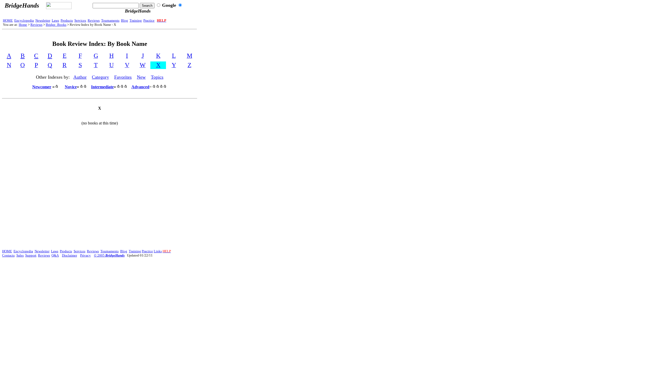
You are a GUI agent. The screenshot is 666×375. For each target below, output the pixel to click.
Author (80, 77)
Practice (149, 20)
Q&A (55, 255)
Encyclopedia (24, 20)
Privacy (85, 255)
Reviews (94, 20)
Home (23, 25)
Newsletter (42, 20)
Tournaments (110, 20)
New (141, 77)
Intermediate (102, 87)
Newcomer (41, 87)
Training (136, 20)
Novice (71, 87)
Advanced (140, 87)
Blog (124, 20)
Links (158, 251)
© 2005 (109, 255)
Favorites (123, 77)
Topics (157, 77)
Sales (20, 255)
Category (100, 77)
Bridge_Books (56, 25)
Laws (55, 20)
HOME (8, 20)
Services (80, 20)
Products (67, 20)
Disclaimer (69, 255)
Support (30, 255)
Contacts (8, 255)
